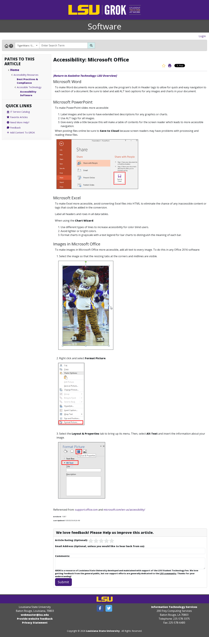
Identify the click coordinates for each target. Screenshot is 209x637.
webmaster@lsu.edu (35, 615)
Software (104, 26)
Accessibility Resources (26, 74)
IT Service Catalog (19, 111)
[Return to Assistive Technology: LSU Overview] (85, 75)
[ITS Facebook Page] (100, 608)
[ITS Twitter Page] (108, 608)
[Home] (6, 46)
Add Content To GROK (22, 132)
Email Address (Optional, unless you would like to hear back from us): (100, 546)
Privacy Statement (35, 622)
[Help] (11, 46)
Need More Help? (19, 122)
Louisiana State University (103, 630)
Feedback (15, 127)
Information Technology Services (174, 607)
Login (202, 36)
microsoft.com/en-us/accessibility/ (124, 509)
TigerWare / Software (28, 45)
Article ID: (57, 517)
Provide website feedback (35, 618)
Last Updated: (59, 520)
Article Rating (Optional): (71, 540)
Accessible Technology (29, 87)
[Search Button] (91, 45)
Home (14, 70)
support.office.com (86, 509)
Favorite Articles (18, 117)
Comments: (62, 556)
